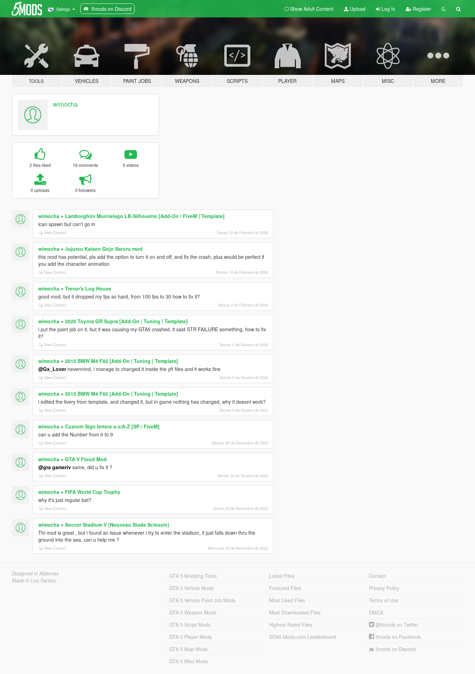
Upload (356, 8)
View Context (55, 232)
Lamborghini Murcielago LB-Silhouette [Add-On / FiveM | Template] (145, 215)
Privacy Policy (384, 587)
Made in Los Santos (34, 580)
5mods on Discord (395, 648)
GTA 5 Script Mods (189, 624)
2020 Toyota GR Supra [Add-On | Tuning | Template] (126, 321)
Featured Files (285, 587)
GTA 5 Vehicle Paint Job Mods (202, 600)
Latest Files (282, 575)
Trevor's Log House (88, 288)
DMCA (376, 612)
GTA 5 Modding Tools (193, 575)
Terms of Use (383, 600)
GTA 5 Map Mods (188, 648)
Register (421, 8)
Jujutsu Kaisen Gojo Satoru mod (104, 248)
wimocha (65, 103)
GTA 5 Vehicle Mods (191, 587)
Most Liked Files (287, 600)
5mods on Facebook (397, 636)
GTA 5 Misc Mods (188, 661)
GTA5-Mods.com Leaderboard (302, 636)
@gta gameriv (54, 467)
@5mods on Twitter (396, 624)
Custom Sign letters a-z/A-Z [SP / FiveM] (112, 426)
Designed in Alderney (35, 573)
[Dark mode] (443, 8)
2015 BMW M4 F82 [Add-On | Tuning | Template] (121, 360)
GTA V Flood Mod (86, 459)
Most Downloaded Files (295, 612)
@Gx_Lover (52, 368)
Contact (377, 575)
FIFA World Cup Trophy (92, 491)
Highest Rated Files (290, 624)
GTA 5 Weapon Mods (192, 612)
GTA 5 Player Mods (190, 636)
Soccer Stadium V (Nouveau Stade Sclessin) (117, 524)
